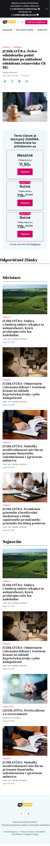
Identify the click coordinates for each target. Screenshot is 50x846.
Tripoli (35, 834)
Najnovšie (7, 30)
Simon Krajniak (10, 73)
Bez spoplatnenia (24, 30)
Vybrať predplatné (36, 22)
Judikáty (7, 47)
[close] (47, 9)
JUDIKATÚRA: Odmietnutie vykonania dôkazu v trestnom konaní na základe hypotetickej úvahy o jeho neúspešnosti (24, 391)
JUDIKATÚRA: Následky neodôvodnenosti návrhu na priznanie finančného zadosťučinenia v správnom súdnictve (23, 453)
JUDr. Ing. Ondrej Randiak (15, 339)
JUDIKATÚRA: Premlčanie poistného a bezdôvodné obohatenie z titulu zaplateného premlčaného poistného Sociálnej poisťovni (24, 516)
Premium (18, 47)
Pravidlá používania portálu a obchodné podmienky (26, 825)
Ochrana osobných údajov (25, 822)
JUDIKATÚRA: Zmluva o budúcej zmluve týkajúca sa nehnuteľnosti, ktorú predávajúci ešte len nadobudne (23, 328)
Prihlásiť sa (35, 244)
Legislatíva (8, 707)
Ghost (28, 834)
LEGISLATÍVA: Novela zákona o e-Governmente (24, 712)
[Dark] (19, 22)
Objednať (25, 172)
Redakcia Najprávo (12, 718)
